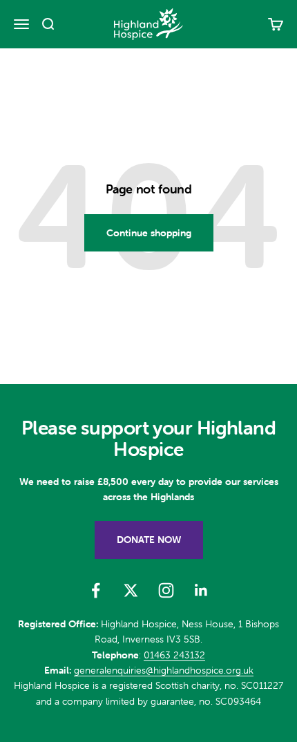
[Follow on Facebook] (95, 590)
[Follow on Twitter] (131, 590)
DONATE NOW (149, 539)
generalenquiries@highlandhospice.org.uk (163, 670)
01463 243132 (174, 655)
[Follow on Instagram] (166, 590)
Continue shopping (148, 233)
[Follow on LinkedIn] (201, 590)
